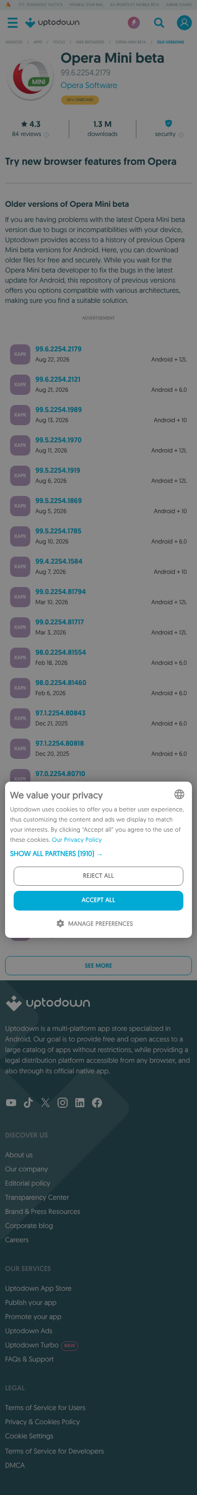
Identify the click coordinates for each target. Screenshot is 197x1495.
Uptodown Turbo (40, 1344)
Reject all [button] (98, 876)
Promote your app (33, 1316)
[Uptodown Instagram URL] (63, 1104)
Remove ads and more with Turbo (93, 326)
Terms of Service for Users (45, 1407)
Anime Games (179, 5)
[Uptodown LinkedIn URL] (80, 1104)
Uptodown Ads (29, 1330)
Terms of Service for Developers (54, 1451)
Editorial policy (27, 1183)
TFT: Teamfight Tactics (40, 5)
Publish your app (31, 1302)
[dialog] (98, 860)
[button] (98, 853)
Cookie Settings (29, 1435)
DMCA (15, 1465)
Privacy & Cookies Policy (42, 1421)
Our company (26, 1168)
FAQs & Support (29, 1359)
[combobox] (179, 794)
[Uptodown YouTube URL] (11, 1104)
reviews (26, 134)
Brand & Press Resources (42, 1211)
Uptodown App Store (38, 1288)
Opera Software (89, 85)
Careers (17, 1239)
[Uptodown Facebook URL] (97, 1104)
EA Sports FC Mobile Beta (135, 5)
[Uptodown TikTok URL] (28, 1104)
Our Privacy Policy (77, 840)
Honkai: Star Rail (87, 5)
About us (19, 1154)
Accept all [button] (98, 900)
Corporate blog (29, 1225)
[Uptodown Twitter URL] (45, 1104)
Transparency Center (37, 1197)
